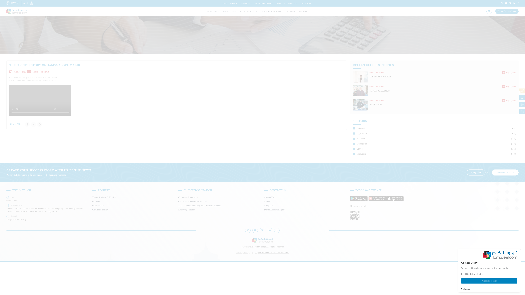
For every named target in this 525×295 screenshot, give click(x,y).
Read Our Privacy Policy (472, 274)
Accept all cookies (489, 281)
